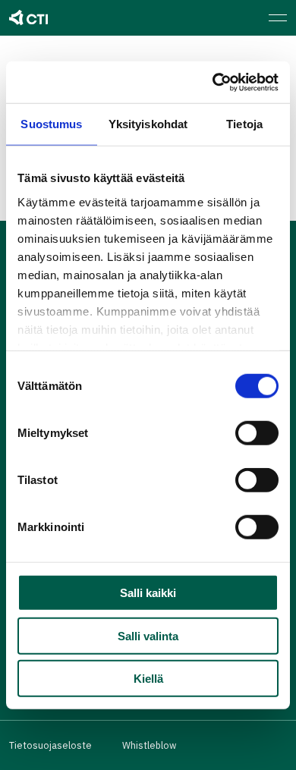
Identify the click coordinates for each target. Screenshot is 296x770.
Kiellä (148, 678)
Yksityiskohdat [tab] (148, 124)
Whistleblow (149, 745)
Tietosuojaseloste (50, 745)
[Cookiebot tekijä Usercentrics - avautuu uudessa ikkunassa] (213, 82)
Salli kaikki (148, 592)
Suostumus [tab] (51, 124)
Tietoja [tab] (244, 124)
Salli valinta (148, 635)
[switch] (257, 433)
